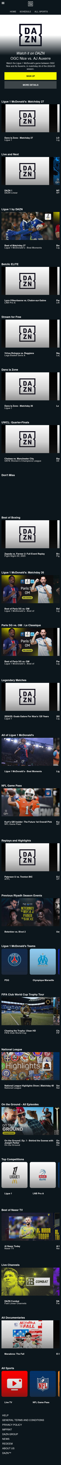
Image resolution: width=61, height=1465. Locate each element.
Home (13, 11)
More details (30, 84)
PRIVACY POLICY (12, 1424)
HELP (5, 1415)
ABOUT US (8, 1448)
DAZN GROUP (10, 1434)
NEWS (5, 1439)
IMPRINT (7, 1429)
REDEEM (7, 1443)
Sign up (30, 76)
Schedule (25, 11)
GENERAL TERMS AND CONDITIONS (23, 1420)
